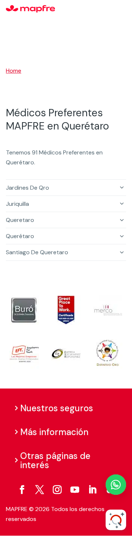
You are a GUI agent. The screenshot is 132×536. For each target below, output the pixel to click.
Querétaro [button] (20, 236)
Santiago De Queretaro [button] (37, 252)
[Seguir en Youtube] (74, 489)
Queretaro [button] (20, 220)
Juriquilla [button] (17, 204)
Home (13, 70)
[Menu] (121, 9)
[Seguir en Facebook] (22, 489)
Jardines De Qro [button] (27, 188)
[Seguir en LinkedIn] (92, 489)
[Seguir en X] (39, 489)
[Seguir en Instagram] (57, 489)
